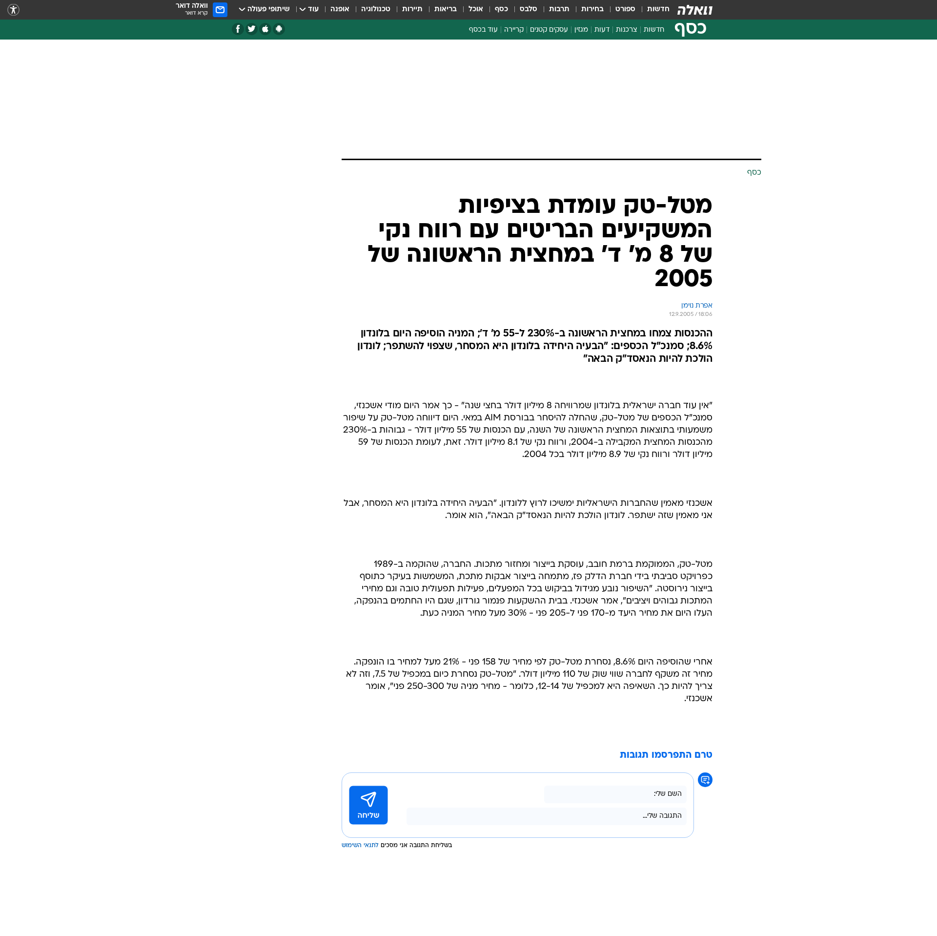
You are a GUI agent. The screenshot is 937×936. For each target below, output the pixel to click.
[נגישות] (13, 10)
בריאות (445, 9)
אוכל (475, 9)
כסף (501, 9)
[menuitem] (652, 9)
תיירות (412, 9)
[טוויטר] (251, 29)
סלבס (528, 9)
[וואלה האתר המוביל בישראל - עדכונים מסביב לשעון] (695, 10)
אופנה (339, 9)
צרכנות (626, 30)
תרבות (559, 9)
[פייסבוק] (238, 29)
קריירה (514, 30)
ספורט (625, 9)
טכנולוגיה (375, 9)
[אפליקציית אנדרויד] (279, 29)
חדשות (658, 9)
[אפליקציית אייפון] (265, 29)
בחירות (592, 9)
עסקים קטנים (549, 30)
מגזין (581, 30)
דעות (602, 30)
